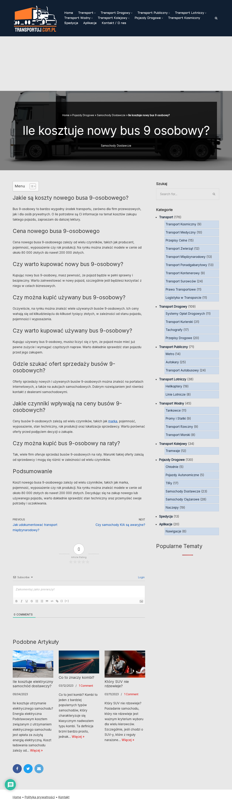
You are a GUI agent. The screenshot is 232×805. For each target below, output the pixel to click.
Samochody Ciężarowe (182, 499)
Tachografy (174, 330)
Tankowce (173, 410)
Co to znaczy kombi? (76, 677)
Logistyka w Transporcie (183, 297)
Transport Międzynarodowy (186, 257)
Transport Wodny (171, 403)
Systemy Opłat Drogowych (185, 313)
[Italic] (21, 601)
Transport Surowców (181, 281)
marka (112, 421)
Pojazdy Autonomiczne (182, 475)
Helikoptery (174, 386)
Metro (170, 354)
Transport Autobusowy (182, 370)
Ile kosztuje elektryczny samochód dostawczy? (33, 683)
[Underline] (26, 601)
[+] (67, 600)
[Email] (39, 768)
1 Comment (86, 685)
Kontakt (63, 797)
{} (62, 600)
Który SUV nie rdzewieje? (117, 683)
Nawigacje (173, 531)
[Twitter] (28, 768)
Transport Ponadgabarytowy (186, 265)
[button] (95, 13)
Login (141, 577)
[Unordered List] (41, 601)
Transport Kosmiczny (184, 18)
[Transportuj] (35, 18)
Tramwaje (173, 451)
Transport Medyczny (181, 232)
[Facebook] (17, 768)
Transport (166, 217)
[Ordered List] (36, 601)
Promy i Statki (176, 418)
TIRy (169, 483)
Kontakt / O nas (114, 23)
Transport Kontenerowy (183, 273)
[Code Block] (52, 601)
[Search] (216, 18)
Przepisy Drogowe (179, 338)
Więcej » (36, 750)
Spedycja (71, 23)
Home (68, 13)
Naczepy (172, 507)
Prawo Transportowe (181, 289)
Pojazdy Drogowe (83, 115)
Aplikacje (90, 23)
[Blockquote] (46, 601)
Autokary (172, 362)
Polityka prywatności (40, 797)
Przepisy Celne (176, 240)
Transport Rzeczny (179, 426)
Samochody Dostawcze (111, 115)
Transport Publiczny (173, 347)
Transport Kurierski (179, 322)
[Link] (57, 601)
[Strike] (31, 601)
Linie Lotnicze (176, 394)
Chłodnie (172, 467)
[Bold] (16, 601)
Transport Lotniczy (172, 379)
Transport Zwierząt (179, 248)
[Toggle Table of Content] (31, 186)
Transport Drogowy (173, 306)
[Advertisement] (116, 63)
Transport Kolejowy (173, 444)
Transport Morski (178, 435)
